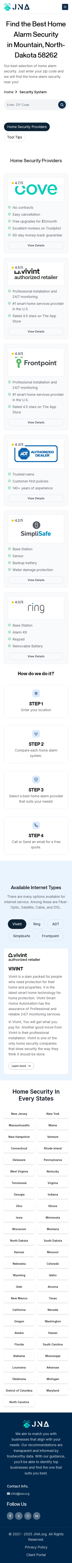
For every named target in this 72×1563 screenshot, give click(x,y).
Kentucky (53, 1171)
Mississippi (52, 1356)
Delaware (19, 1159)
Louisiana (19, 1367)
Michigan (53, 1379)
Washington (53, 1321)
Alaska (19, 1332)
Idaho (53, 1275)
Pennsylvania (53, 1159)
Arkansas (53, 1367)
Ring (36, 924)
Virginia (53, 1183)
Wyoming (19, 1275)
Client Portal (36, 1555)
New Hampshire (19, 1136)
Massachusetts (19, 1125)
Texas (53, 1298)
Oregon (19, 1321)
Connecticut (19, 1148)
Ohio (19, 1206)
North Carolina (19, 1402)
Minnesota (53, 1217)
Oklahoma (19, 1379)
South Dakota (53, 1240)
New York (52, 1113)
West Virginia (19, 1171)
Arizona (53, 1286)
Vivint (17, 924)
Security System (33, 92)
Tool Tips (14, 137)
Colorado (53, 1263)
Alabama (19, 1356)
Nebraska (19, 1263)
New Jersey (19, 1113)
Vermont (52, 1136)
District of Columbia (19, 1390)
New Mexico (19, 1298)
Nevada (53, 1309)
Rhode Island (53, 1148)
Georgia (19, 1194)
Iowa (19, 1217)
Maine (53, 1125)
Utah (19, 1286)
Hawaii (52, 1332)
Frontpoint (50, 936)
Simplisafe (21, 936)
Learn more (19, 1065)
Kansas (19, 1252)
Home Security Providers (27, 127)
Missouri (53, 1252)
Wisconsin (19, 1229)
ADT (55, 924)
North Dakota (19, 1240)
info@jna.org (20, 1494)
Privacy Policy (36, 1547)
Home (8, 92)
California (19, 1309)
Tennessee (19, 1183)
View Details (36, 245)
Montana (53, 1229)
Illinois (52, 1206)
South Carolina (53, 1344)
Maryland (52, 1390)
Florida (19, 1344)
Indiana (53, 1194)
